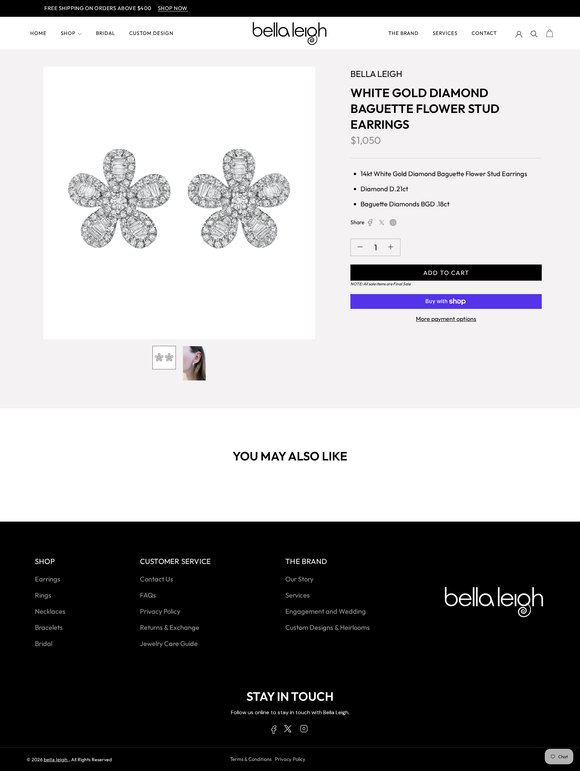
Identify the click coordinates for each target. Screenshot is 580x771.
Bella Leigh (56, 759)
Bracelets (49, 627)
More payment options (446, 319)
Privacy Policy (160, 611)
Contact (484, 33)
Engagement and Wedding (325, 611)
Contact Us (156, 579)
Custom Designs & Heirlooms (327, 627)
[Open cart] (549, 33)
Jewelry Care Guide (169, 643)
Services (445, 33)
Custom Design (151, 33)
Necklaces (50, 611)
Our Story (299, 579)
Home (38, 33)
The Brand (403, 33)
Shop (68, 33)
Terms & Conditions (251, 759)
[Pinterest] (393, 222)
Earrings (47, 579)
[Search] (534, 33)
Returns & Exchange (169, 627)
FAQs (148, 595)
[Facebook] (370, 222)
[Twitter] (381, 222)
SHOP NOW (158, 8)
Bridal (105, 33)
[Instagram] (304, 730)
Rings (43, 595)
